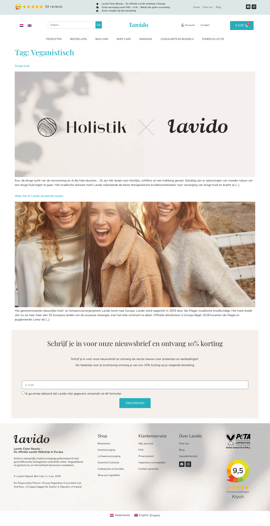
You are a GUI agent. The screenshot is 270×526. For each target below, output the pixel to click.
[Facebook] (248, 6)
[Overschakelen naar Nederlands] (22, 25)
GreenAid (145, 39)
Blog (218, 7)
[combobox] (72, 24)
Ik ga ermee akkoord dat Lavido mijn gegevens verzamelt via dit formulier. (73, 394)
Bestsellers (78, 39)
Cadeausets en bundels (177, 39)
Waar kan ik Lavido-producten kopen (39, 196)
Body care (124, 39)
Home (196, 7)
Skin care (101, 39)
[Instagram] (254, 6)
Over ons (208, 7)
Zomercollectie (213, 39)
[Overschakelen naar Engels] (30, 25)
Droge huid (22, 66)
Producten (54, 39)
